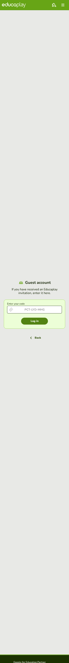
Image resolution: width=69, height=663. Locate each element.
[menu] (63, 5)
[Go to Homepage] (14, 5)
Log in (35, 321)
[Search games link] (54, 5)
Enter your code (16, 304)
